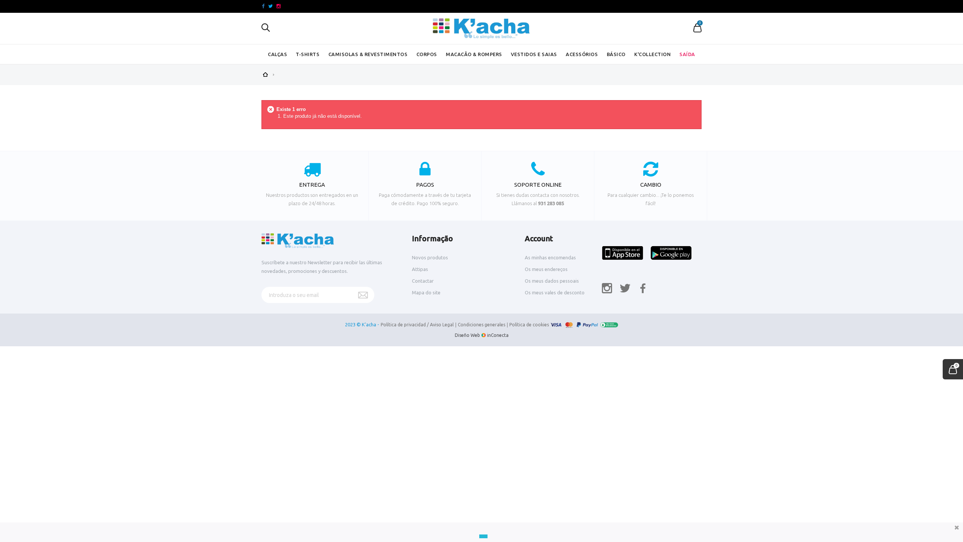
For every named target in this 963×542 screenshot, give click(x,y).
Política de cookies (529, 324)
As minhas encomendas (550, 257)
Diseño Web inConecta (482, 335)
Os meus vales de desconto (555, 292)
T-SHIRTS (307, 54)
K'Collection (652, 54)
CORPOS (426, 54)
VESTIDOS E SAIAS (534, 54)
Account (539, 238)
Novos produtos (430, 257)
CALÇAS (277, 54)
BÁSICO (616, 54)
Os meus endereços (546, 269)
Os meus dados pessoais (552, 280)
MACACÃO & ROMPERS (474, 54)
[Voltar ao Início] (265, 74)
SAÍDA (687, 54)
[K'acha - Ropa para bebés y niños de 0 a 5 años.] (481, 28)
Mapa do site (426, 292)
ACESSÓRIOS (582, 54)
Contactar (423, 280)
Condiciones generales (481, 324)
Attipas (420, 269)
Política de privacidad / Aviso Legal (417, 324)
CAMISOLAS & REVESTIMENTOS (368, 54)
